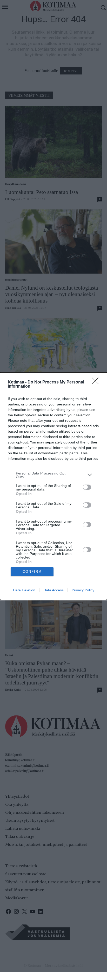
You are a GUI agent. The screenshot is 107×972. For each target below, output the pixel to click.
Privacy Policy (83, 590)
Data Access (53, 590)
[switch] (87, 487)
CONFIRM (32, 572)
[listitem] (53, 475)
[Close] (97, 382)
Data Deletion (24, 590)
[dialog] (53, 486)
